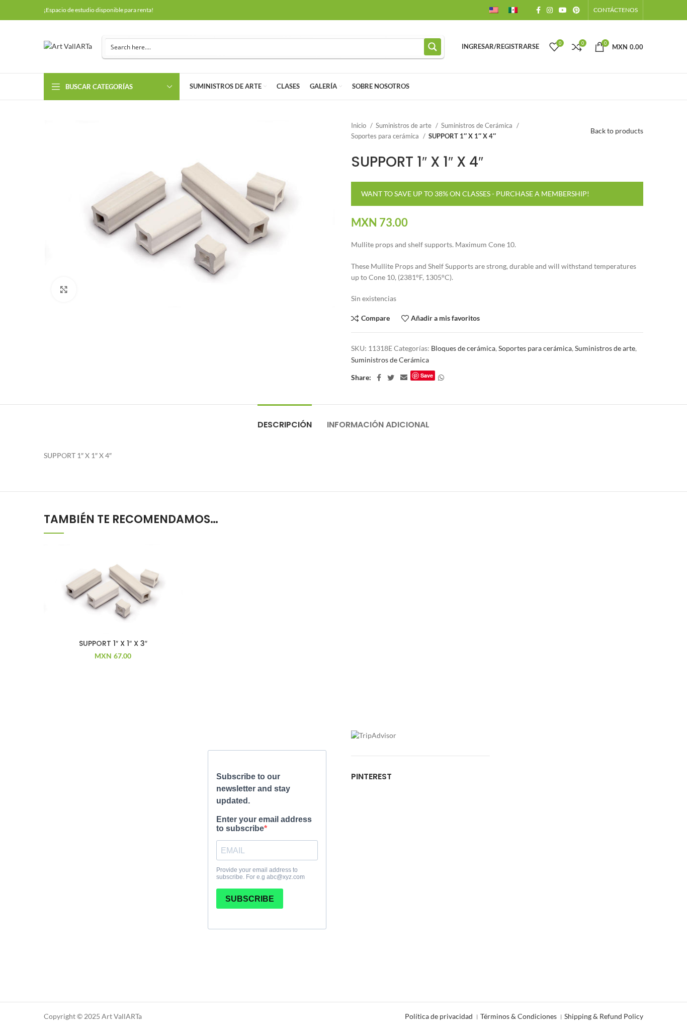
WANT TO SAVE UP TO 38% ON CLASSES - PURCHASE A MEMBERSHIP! (475, 193)
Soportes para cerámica (385, 136)
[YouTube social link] (563, 10)
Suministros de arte (404, 125)
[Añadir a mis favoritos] (175, 560)
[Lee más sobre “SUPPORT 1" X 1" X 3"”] (175, 583)
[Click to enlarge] (63, 289)
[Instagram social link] (550, 10)
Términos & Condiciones (518, 1016)
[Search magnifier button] (432, 46)
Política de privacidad (439, 1016)
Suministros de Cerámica (477, 125)
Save (426, 375)
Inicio (359, 125)
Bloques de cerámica (463, 348)
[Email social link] (403, 377)
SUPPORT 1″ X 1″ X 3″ (113, 643)
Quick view (175, 606)
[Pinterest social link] (576, 10)
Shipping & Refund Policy (603, 1016)
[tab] (284, 419)
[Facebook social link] (538, 10)
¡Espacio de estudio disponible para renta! (98, 10)
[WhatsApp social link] (441, 377)
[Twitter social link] (390, 377)
